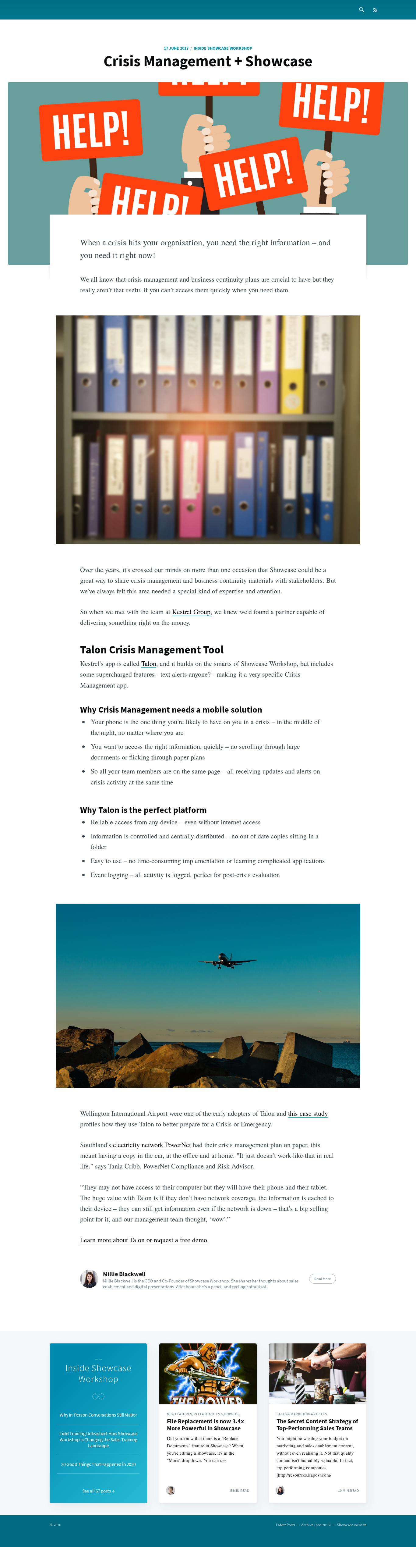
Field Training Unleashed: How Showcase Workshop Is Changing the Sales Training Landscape (98, 1439)
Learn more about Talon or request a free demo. (144, 1239)
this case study (308, 1113)
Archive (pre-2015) (316, 1524)
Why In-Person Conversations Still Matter (98, 1415)
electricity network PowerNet (152, 1144)
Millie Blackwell (124, 1274)
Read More (322, 1278)
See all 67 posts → (98, 1491)
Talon (148, 663)
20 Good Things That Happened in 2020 (98, 1464)
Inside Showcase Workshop (223, 48)
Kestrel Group (191, 611)
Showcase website (351, 1524)
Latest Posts (285, 1524)
